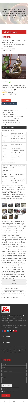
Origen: (4, 122)
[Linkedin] (8, 331)
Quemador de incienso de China (10, 288)
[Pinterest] (16, 331)
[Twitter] (11, 331)
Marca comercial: (7, 114)
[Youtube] (13, 331)
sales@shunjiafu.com (19, 44)
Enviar (6, 395)
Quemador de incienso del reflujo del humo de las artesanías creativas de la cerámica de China (13, 293)
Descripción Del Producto (9, 127)
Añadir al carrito (10, 104)
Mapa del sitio (18, 352)
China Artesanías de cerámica (9, 297)
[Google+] (5, 331)
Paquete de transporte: (8, 116)
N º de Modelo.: (6, 110)
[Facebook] (2, 331)
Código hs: (5, 124)
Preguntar (6, 100)
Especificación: (6, 120)
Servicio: (5, 112)
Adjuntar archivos (7, 385)
